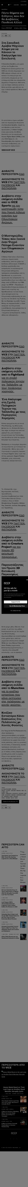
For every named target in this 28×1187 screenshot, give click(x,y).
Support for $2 (15, 602)
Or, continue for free (16, 610)
